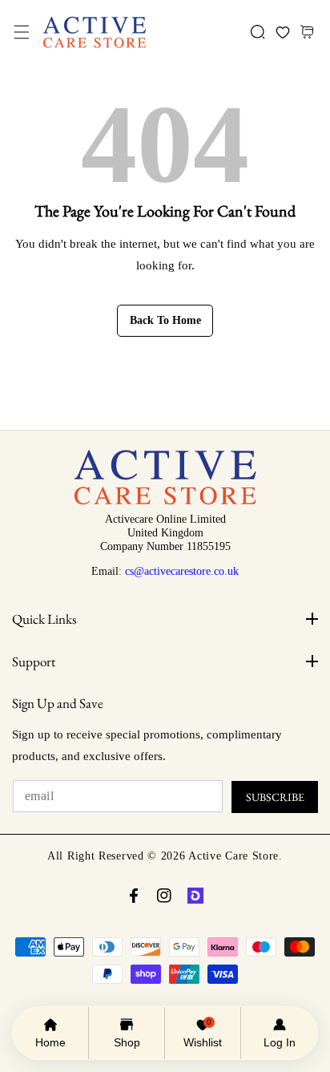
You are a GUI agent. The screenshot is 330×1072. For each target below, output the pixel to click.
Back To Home (165, 320)
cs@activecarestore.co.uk (182, 570)
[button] (21, 32)
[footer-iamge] (164, 501)
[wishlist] (282, 32)
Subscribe (275, 797)
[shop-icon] (195, 895)
